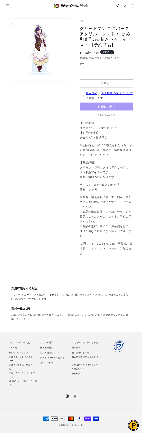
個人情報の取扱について (117, 93)
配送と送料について (50, 347)
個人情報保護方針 (80, 352)
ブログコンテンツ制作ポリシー (22, 359)
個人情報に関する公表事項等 (85, 359)
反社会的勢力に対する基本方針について (85, 367)
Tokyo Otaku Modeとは (19, 342)
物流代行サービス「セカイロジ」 (23, 383)
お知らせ (13, 347)
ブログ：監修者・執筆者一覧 (22, 367)
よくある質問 (46, 342)
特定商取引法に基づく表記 (85, 342)
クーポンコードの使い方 (52, 357)
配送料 (83, 58)
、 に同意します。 (109, 95)
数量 (82, 64)
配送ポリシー (113, 314)
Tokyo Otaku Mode (74, 425)
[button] (7, 6)
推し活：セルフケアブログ (22, 352)
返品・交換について (50, 352)
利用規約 (91, 93)
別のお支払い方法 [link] (106, 114)
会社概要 (76, 373)
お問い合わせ (46, 362)
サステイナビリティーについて (22, 374)
